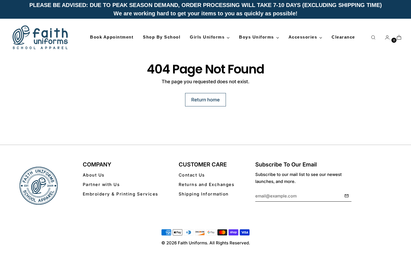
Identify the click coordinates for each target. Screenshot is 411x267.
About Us (94, 175)
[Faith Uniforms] (40, 37)
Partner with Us (101, 184)
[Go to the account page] (385, 37)
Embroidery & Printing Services (120, 194)
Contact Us (192, 175)
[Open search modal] (373, 37)
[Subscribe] (346, 196)
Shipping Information (204, 194)
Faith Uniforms (192, 242)
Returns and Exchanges (207, 184)
